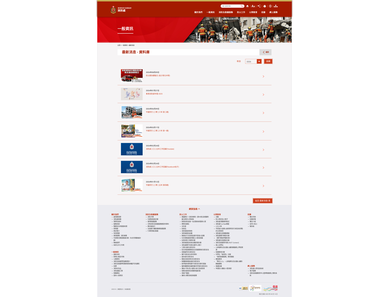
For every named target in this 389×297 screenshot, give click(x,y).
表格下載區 (185, 273)
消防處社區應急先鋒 (222, 240)
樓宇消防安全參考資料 (189, 254)
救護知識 (219, 266)
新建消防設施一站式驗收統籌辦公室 (194, 221)
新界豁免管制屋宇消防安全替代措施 (194, 264)
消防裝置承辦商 (187, 231)
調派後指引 (151, 226)
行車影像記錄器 (153, 231)
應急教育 (219, 259)
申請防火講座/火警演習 (223, 268)
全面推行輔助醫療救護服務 (157, 229)
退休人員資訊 (118, 275)
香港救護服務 (152, 221)
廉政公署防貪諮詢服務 (189, 275)
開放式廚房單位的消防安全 (191, 259)
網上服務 (251, 266)
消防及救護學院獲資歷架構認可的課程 (126, 264)
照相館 (116, 229)
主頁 (247, 6)
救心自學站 (219, 245)
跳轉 (268, 61)
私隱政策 (127, 289)
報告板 (252, 226)
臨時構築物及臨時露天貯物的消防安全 (194, 266)
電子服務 (253, 271)
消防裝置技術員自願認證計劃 (191, 243)
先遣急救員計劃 (153, 219)
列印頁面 (264, 6)
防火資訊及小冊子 (222, 219)
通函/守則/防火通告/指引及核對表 (193, 268)
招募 (249, 214)
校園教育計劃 (220, 252)
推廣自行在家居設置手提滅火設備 (193, 236)
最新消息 (132, 45)
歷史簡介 (117, 231)
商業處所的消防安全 (188, 252)
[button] (253, 61)
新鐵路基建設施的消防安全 (191, 261)
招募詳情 (253, 219)
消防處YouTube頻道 (222, 224)
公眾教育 (217, 214)
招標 (115, 266)
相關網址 (117, 273)
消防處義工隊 (118, 271)
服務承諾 (117, 224)
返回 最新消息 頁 (262, 201)
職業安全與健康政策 (120, 226)
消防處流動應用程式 (222, 221)
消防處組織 (275, 6)
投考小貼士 (253, 224)
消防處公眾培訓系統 (256, 268)
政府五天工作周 (119, 245)
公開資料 (117, 259)
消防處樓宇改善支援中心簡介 (191, 245)
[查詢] (241, 6)
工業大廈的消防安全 (188, 247)
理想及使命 (117, 221)
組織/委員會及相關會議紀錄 (191, 271)
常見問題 (117, 233)
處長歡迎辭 (117, 217)
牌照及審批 (185, 224)
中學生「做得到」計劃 (223, 254)
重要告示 (120, 289)
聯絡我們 (117, 243)
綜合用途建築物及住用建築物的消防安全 (195, 250)
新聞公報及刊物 (119, 257)
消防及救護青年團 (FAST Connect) (227, 243)
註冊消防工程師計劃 (188, 240)
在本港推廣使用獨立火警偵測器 (192, 238)
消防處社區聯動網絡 (222, 233)
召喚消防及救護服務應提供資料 (158, 224)
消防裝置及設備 (187, 233)
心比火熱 (219, 226)
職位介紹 (253, 221)
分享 (259, 6)
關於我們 (115, 214)
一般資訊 (124, 45)
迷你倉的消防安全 (188, 257)
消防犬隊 (151, 217)
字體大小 (253, 6)
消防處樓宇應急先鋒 (222, 236)
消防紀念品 (117, 268)
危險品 (184, 229)
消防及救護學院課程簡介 (122, 261)
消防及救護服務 (151, 214)
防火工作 (183, 214)
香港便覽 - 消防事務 (120, 236)
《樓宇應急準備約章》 (223, 238)
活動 (217, 217)
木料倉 (184, 226)
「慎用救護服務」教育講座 (225, 257)
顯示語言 (270, 6)
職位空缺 (253, 217)
